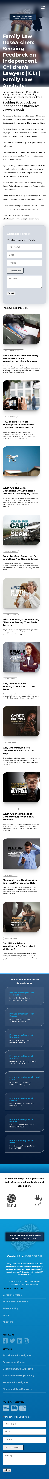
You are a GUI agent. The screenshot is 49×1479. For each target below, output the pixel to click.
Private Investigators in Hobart (21, 1120)
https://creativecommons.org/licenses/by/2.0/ (21, 219)
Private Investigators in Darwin (21, 1099)
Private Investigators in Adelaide (21, 1057)
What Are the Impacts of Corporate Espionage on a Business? (18, 816)
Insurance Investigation (16, 1382)
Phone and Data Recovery (17, 1389)
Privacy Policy (10, 1308)
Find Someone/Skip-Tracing (18, 1375)
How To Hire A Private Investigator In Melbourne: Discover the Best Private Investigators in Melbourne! (19, 424)
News (6, 1315)
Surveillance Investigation (17, 1355)
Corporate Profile (12, 1295)
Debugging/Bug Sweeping (18, 1369)
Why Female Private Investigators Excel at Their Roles (19, 686)
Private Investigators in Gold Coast (24, 1078)
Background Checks (14, 1362)
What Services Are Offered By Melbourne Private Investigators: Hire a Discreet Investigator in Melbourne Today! (20, 358)
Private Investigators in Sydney (21, 1015)
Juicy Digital (32, 1284)
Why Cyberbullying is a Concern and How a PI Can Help (18, 750)
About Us (8, 1322)
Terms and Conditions (15, 1301)
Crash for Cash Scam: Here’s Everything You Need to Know (20, 557)
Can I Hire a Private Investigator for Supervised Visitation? (19, 946)
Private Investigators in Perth (21, 1141)
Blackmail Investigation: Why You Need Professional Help (20, 881)
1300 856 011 (33, 1256)
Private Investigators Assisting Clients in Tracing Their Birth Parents (21, 622)
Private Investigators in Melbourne (21, 993)
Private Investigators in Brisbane (21, 1036)
